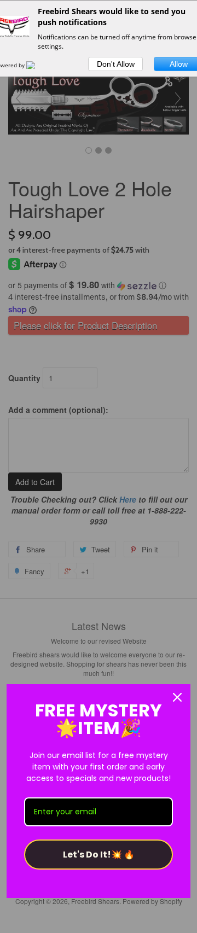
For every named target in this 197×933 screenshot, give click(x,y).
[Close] (177, 697)
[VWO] (37, 65)
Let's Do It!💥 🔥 (99, 854)
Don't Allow (116, 64)
